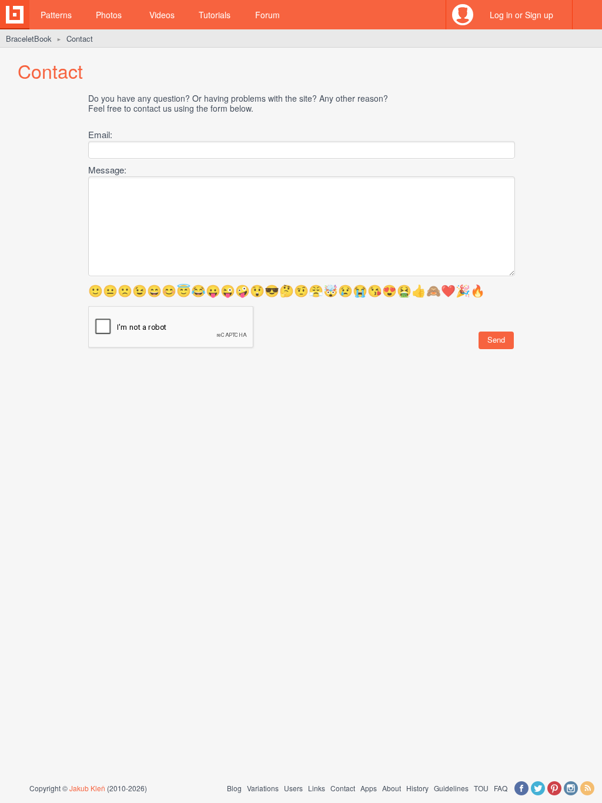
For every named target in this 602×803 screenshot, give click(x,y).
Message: (107, 169)
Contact (342, 788)
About (391, 788)
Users (293, 788)
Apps (368, 788)
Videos (162, 15)
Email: (100, 134)
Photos (109, 15)
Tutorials (214, 15)
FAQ (500, 788)
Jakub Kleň (87, 788)
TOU (481, 788)
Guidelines (451, 788)
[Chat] (587, 14)
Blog (234, 788)
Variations (263, 788)
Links (316, 788)
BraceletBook (29, 38)
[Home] (14, 14)
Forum (267, 15)
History (417, 788)
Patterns (56, 15)
